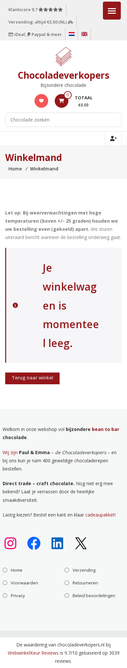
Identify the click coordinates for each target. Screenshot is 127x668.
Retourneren (85, 583)
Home (16, 570)
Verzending (84, 570)
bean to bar (105, 429)
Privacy (18, 595)
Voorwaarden (24, 583)
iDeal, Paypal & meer (37, 34)
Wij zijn (10, 452)
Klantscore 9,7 (23, 9)
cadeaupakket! (100, 515)
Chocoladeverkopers (63, 75)
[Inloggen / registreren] (113, 139)
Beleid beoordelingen (94, 595)
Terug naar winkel (32, 377)
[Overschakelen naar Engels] (84, 34)
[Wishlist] (41, 101)
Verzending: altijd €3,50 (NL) (38, 22)
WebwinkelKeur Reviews (33, 653)
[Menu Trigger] (112, 11)
